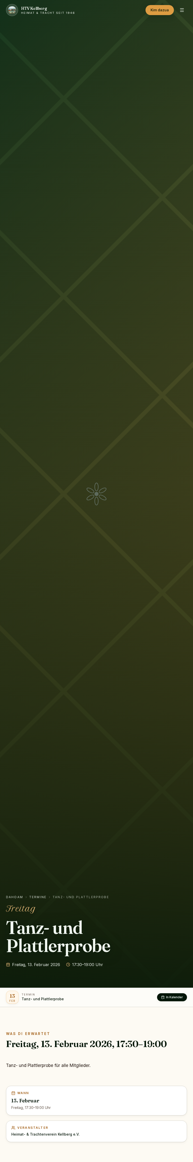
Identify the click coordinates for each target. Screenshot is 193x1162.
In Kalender (174, 997)
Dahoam (14, 897)
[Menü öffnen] (182, 10)
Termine (37, 897)
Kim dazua (160, 10)
